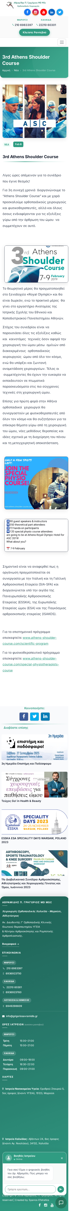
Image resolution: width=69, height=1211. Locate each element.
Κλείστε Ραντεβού (34, 32)
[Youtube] (43, 12)
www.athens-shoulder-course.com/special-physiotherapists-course (31, 664)
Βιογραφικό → (10, 943)
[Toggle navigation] (62, 42)
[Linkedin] (51, 12)
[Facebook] (27, 12)
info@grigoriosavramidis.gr (22, 1016)
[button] (61, 1202)
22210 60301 (47, 25)
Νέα (16, 70)
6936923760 (13, 992)
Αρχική (6, 70)
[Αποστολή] (60, 1189)
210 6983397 (24, 25)
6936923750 (13, 973)
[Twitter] (59, 12)
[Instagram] (35, 12)
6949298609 (13, 1006)
